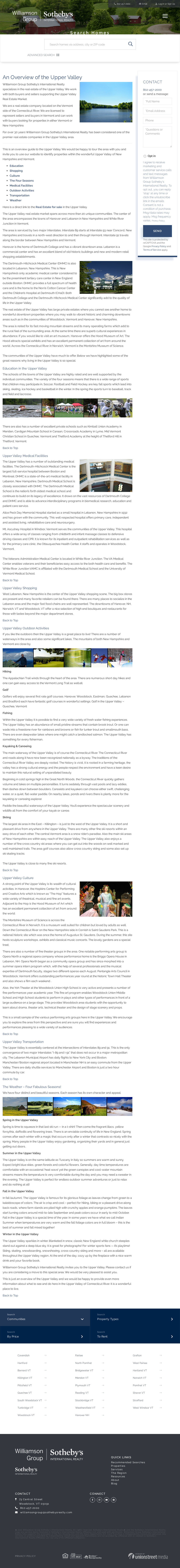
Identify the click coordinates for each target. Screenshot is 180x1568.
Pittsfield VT (25, 1385)
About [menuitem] (115, 1480)
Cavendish (24, 1355)
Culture (15, 175)
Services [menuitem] (117, 1469)
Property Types (107, 1319)
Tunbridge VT (25, 1407)
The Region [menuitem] (119, 1472)
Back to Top (10, 448)
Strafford (138, 1400)
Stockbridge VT (84, 1400)
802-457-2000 (123, 4)
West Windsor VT (143, 1407)
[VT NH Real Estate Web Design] (148, 1556)
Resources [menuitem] (118, 1476)
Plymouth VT (82, 1385)
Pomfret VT (139, 1385)
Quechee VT (25, 1392)
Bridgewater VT (84, 1370)
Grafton (137, 1355)
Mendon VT (82, 1377)
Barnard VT (24, 1370)
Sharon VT (139, 1392)
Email (144, 4)
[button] (131, 44)
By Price (13, 1336)
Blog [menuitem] (114, 1483)
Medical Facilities (21, 185)
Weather (15, 200)
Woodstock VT (26, 1415)
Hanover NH (82, 1415)
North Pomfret (83, 1363)
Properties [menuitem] (118, 1465)
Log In (161, 4)
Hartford (22, 1363)
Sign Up (171, 4)
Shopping (16, 170)
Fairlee (79, 1355)
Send (157, 231)
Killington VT (25, 1377)
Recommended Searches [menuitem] (128, 1462)
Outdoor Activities (22, 190)
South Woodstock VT (30, 1400)
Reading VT (82, 1392)
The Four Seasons (22, 180)
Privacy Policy (158, 220)
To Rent (102, 1336)
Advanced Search (41, 55)
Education (16, 165)
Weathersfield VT (85, 1407)
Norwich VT (139, 1377)
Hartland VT (140, 1370)
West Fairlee (140, 1363)
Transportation (20, 195)
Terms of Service (152, 250)
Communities (16, 1319)
